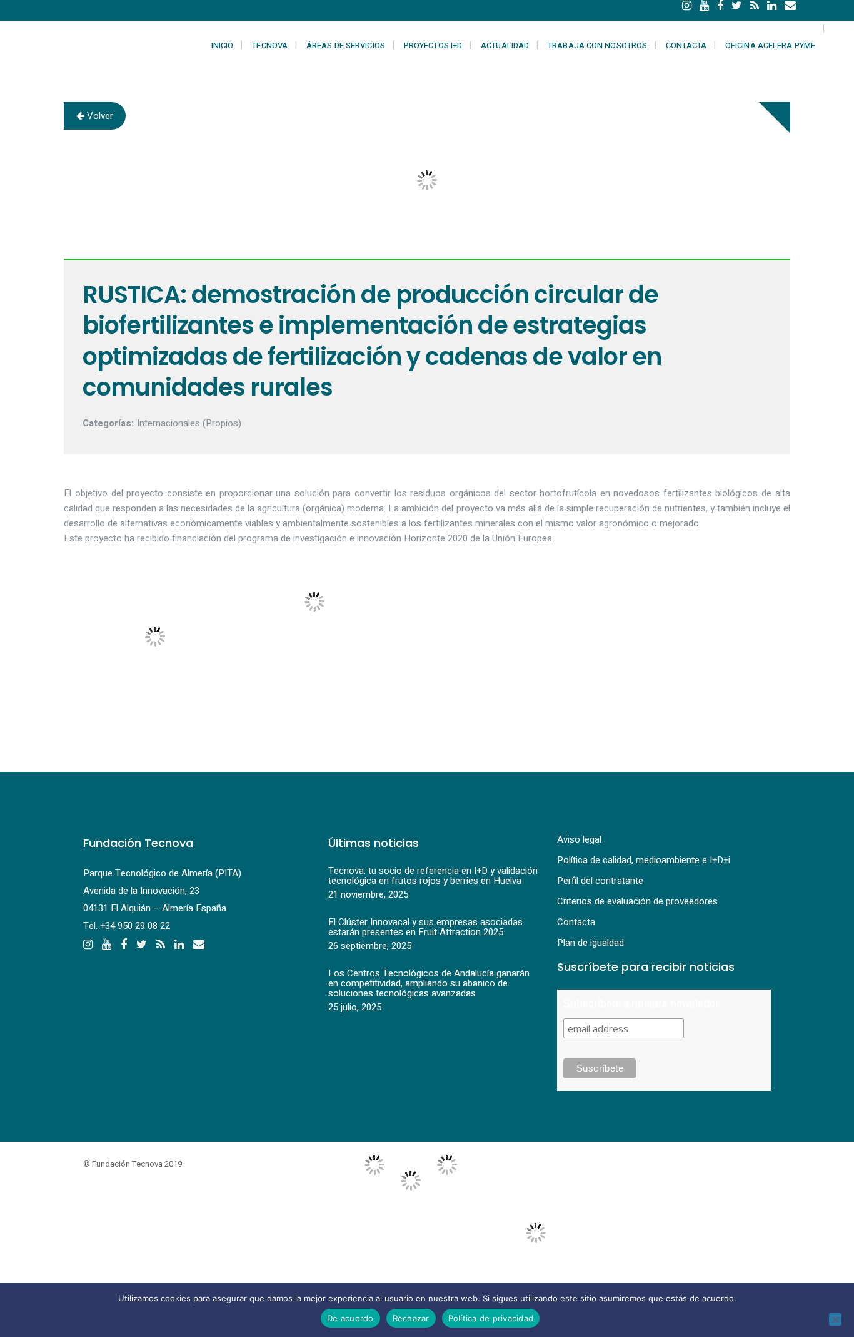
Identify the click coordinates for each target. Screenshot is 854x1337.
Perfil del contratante (600, 881)
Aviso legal (579, 839)
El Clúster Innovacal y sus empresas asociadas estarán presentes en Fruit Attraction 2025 (425, 927)
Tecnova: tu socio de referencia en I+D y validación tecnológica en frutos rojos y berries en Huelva (433, 876)
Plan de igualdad (590, 943)
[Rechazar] (835, 1319)
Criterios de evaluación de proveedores (637, 901)
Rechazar (411, 1318)
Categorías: (108, 423)
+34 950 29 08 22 (135, 926)
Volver (98, 116)
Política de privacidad (491, 1318)
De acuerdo (350, 1318)
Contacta (576, 922)
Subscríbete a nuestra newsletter (641, 1003)
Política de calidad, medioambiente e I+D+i (643, 860)
